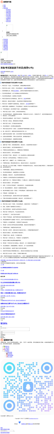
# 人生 (6, 260)
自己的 (15, 90)
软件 (6, 429)
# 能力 (31, 260)
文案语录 (5, 64)
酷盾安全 (24, 424)
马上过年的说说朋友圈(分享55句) (10, 282)
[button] (29, 30)
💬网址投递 (9, 352)
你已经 (27, 103)
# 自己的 (35, 260)
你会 (25, 98)
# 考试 (28, 260)
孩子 (52, 78)
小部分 (29, 75)
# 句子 (9, 306)
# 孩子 (17, 260)
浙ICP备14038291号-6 (33, 418)
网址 (2, 429)
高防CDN (30, 424)
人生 (23, 75)
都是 (26, 88)
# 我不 (6, 317)
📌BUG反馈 (9, 356)
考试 (19, 75)
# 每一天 (10, 295)
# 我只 (9, 317)
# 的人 (13, 295)
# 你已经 (13, 260)
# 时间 (9, 285)
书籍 (8, 429)
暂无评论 (4, 323)
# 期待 (12, 317)
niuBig (11, 71)
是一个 (46, 75)
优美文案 (10, 64)
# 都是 (38, 260)
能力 (18, 90)
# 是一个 (25, 260)
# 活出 (12, 306)
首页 (2, 64)
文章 (4, 429)
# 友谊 (6, 285)
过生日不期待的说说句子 (8, 314)
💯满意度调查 (9, 355)
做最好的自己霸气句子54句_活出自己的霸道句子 (15, 303)
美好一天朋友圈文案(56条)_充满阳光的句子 (13, 293)
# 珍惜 (12, 285)
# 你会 (9, 260)
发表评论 (3, 334)
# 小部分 (21, 260)
